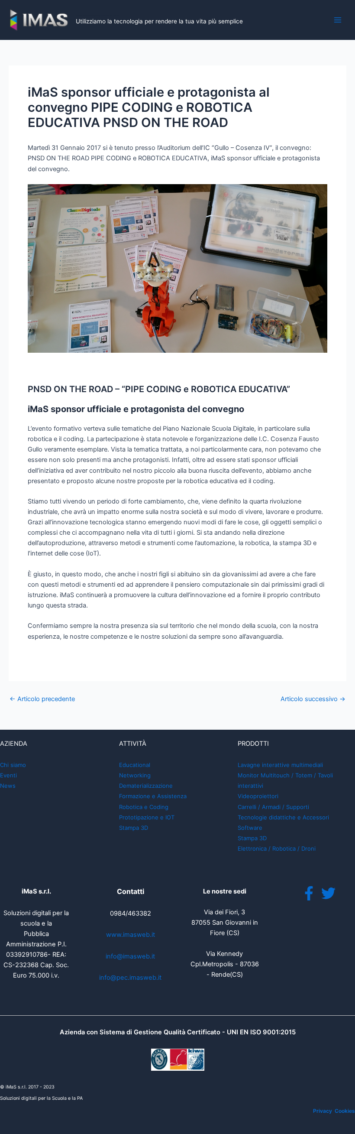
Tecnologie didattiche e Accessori (283, 817)
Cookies (345, 1111)
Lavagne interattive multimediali (280, 764)
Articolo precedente (42, 699)
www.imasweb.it (130, 935)
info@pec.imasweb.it (130, 977)
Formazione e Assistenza (153, 796)
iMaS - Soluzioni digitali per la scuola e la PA (97, 15)
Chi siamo (13, 764)
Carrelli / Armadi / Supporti (273, 806)
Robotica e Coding (143, 806)
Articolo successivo (313, 699)
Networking (135, 775)
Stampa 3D (133, 827)
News (8, 785)
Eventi (8, 775)
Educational (134, 764)
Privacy (322, 1111)
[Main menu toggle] (337, 20)
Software (250, 827)
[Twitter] (328, 893)
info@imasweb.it (130, 956)
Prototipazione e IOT (146, 817)
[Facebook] (309, 893)
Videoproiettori (258, 796)
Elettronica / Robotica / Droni (277, 848)
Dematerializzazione (146, 785)
